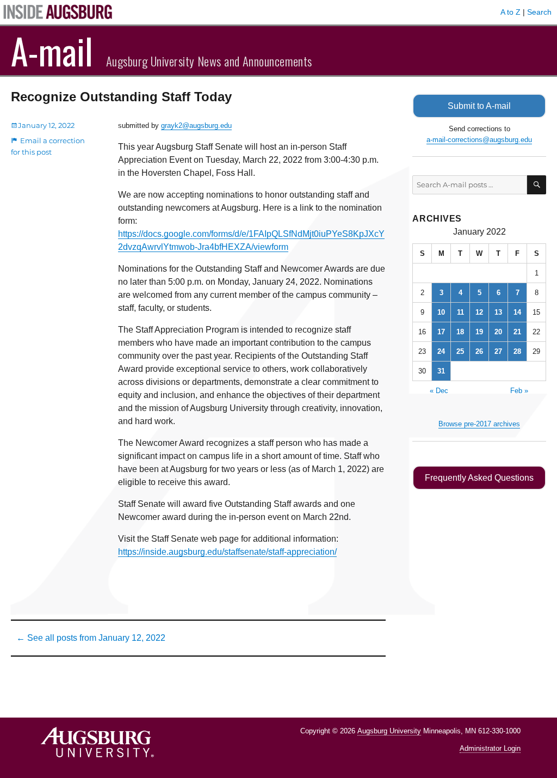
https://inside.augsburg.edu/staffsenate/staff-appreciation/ (227, 551)
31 (441, 371)
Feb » (519, 391)
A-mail (52, 50)
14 (517, 312)
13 (498, 312)
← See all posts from (90, 637)
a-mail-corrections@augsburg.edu (479, 140)
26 (479, 351)
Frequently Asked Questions (479, 477)
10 (441, 312)
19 (479, 332)
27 (498, 351)
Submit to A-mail (479, 106)
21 (517, 332)
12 (479, 312)
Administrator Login (490, 748)
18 (460, 332)
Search (539, 12)
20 (498, 332)
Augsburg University (389, 731)
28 (517, 351)
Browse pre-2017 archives (479, 424)
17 (441, 332)
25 (460, 351)
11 (460, 312)
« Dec (439, 391)
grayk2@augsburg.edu (196, 125)
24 (441, 351)
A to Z (510, 12)
